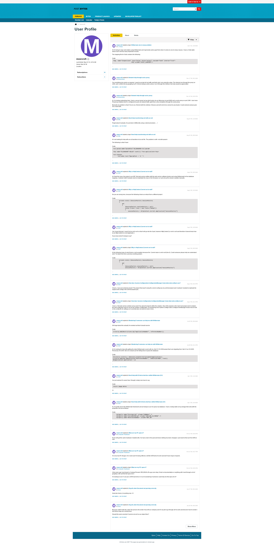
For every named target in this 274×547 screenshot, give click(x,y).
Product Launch (102, 16)
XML (119, 119)
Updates (117, 16)
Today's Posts (99, 20)
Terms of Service (184, 535)
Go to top (195, 535)
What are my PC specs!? (136, 433)
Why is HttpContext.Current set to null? (140, 171)
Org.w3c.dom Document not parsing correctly (142, 488)
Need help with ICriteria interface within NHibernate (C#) (146, 375)
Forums (78, 16)
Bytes (153, 535)
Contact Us (166, 535)
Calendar (89, 20)
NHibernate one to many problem (141, 45)
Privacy (173, 535)
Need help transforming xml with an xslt (141, 118)
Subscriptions (82, 72)
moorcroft (119, 45)
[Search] (199, 9)
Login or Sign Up (193, 1)
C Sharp (120, 46)
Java (119, 490)
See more (115, 69)
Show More (192, 526)
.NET (119, 173)
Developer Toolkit (133, 16)
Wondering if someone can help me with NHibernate (144, 320)
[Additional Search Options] (195, 9)
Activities (116, 35)
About (127, 35)
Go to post (123, 69)
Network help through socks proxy (139, 77)
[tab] (116, 35)
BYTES (88, 16)
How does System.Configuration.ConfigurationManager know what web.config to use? (155, 283)
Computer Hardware (124, 434)
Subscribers (81, 77)
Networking (121, 79)
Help (158, 535)
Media (136, 35)
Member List (79, 20)
